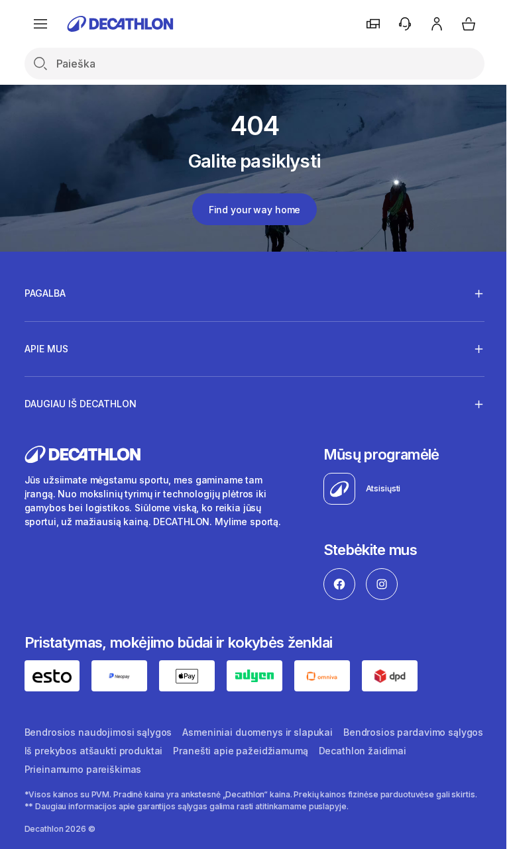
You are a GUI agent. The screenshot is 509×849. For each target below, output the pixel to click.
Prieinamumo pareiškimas (181, 768)
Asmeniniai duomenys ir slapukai (257, 731)
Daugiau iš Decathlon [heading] (81, 403)
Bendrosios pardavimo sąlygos (94, 750)
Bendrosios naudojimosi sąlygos (98, 731)
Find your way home (254, 209)
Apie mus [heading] (46, 348)
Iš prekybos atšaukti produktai (244, 750)
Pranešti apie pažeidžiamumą (390, 750)
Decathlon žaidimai (68, 768)
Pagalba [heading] (45, 293)
